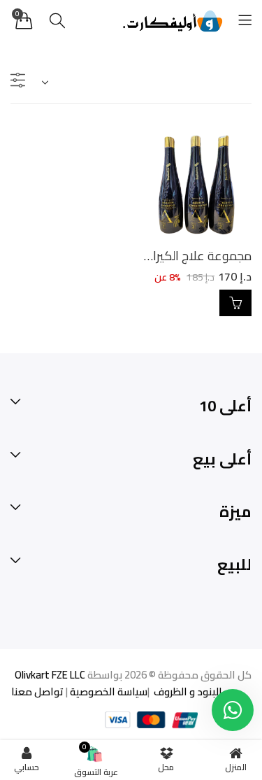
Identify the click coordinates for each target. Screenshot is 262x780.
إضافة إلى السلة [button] (235, 303)
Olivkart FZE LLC (50, 675)
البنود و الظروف (187, 691)
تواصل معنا (37, 691)
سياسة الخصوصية (107, 691)
